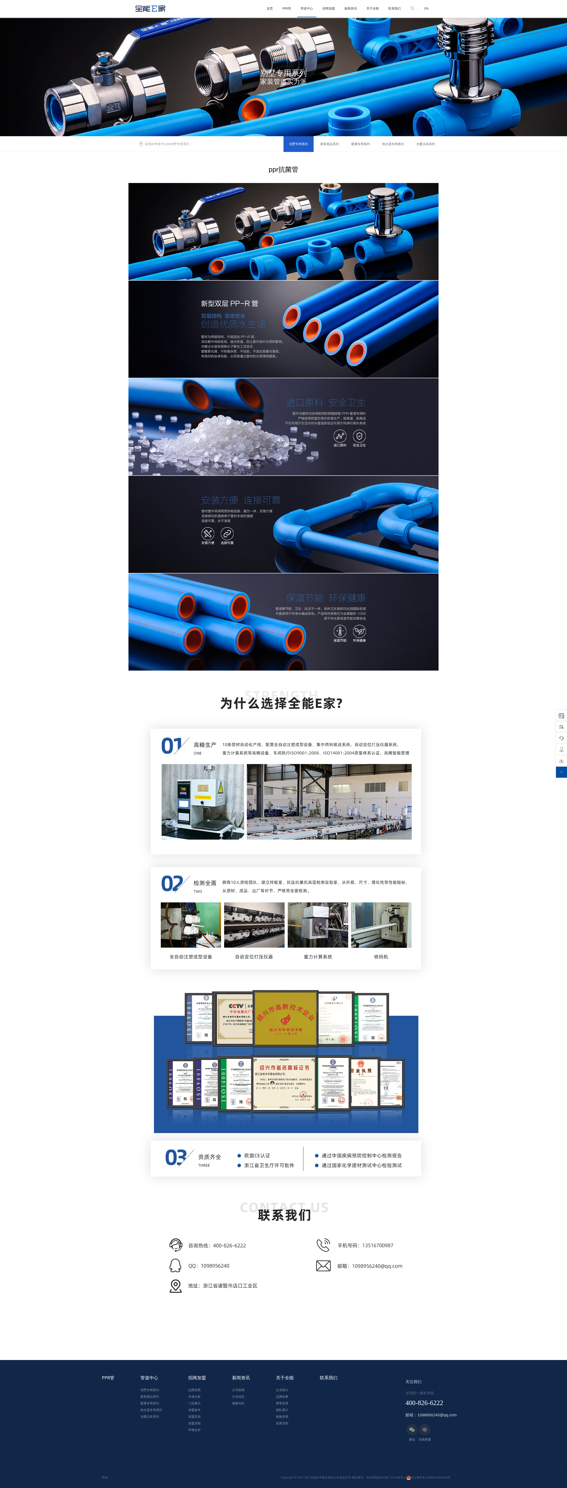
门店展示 (194, 1403)
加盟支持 (194, 1416)
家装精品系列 (329, 144)
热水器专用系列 (393, 144)
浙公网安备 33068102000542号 (430, 1477)
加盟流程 (194, 1423)
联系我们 (394, 8)
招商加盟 (328, 8)
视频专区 (238, 1403)
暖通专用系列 (360, 144)
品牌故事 (282, 1396)
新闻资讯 (350, 8)
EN (426, 8)
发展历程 (282, 1423)
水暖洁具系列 (425, 144)
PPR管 (286, 8)
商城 (105, 1477)
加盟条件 (194, 1410)
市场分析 (194, 1396)
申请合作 (194, 1430)
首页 (270, 8)
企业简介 (282, 1390)
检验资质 (282, 1416)
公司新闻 (238, 1390)
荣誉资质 (282, 1403)
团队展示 (282, 1410)
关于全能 (372, 8)
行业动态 (238, 1396)
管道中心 (307, 8)
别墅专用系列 (180, 144)
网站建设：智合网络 (365, 1477)
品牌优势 (194, 1390)
